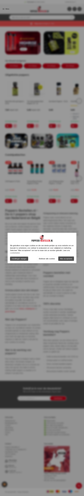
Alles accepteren (66, 259)
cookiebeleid (15, 253)
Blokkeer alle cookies (47, 259)
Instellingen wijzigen (19, 259)
